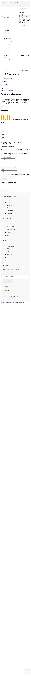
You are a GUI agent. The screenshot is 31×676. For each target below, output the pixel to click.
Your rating (4, 157)
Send (7, 280)
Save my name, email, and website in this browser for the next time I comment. (15, 175)
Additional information (7, 90)
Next (16, 70)
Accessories (7, 38)
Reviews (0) (4, 106)
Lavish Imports (5, 296)
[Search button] (20, 22)
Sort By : (3, 143)
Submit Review (5, 140)
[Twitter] (2, 89)
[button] (1, 303)
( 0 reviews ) (4, 85)
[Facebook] (1, 89)
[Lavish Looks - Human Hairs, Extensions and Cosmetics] (8, 17)
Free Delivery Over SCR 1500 (11, 2)
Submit (3, 179)
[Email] (3, 89)
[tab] (15, 90)
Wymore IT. (16, 298)
